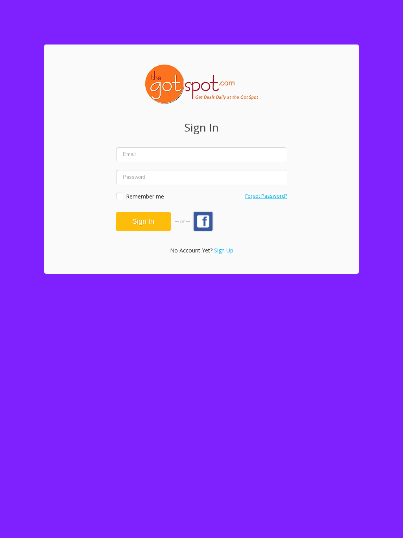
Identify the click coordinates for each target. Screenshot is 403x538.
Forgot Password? (266, 196)
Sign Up (223, 250)
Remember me (145, 196)
